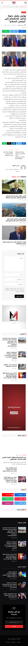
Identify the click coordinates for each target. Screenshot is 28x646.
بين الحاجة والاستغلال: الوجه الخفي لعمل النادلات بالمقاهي (14, 458)
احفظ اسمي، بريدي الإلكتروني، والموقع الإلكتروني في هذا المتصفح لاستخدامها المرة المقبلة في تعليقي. (14, 290)
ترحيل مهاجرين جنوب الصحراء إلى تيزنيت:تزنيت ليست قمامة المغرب (10, 469)
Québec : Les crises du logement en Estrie (10, 365)
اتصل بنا (7, 642)
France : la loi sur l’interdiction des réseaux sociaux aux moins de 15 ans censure (9, 585)
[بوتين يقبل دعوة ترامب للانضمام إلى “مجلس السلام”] (14, 41)
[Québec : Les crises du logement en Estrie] (22, 367)
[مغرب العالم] (14, 2)
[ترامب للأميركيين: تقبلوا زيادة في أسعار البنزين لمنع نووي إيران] (22, 596)
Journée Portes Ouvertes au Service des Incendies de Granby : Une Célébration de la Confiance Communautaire (9, 342)
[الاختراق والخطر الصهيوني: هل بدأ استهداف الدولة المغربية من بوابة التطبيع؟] (22, 574)
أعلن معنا (13, 642)
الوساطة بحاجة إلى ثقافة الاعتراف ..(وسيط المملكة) (8, 153)
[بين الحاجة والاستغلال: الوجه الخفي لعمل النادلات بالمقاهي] (14, 446)
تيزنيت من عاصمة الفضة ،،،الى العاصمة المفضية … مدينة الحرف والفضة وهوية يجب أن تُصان (10, 479)
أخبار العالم (24, 12)
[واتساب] (6, 31)
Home (16, 7)
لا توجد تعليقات (6, 25)
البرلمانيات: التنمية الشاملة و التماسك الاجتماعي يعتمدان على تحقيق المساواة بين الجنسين (10, 355)
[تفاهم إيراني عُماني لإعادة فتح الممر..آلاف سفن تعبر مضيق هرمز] (14, 210)
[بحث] (2, 2)
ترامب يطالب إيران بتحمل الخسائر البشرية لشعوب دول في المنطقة (16, 197)
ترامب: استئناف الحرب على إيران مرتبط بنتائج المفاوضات (14, 243)
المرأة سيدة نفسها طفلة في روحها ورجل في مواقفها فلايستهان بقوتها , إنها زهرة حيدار (10, 375)
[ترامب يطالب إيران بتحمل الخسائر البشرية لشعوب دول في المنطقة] (14, 187)
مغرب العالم (20, 25)
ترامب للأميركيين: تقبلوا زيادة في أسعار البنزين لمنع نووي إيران (10, 595)
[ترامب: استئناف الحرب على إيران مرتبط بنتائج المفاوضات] (14, 233)
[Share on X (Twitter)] (14, 31)
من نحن (18, 642)
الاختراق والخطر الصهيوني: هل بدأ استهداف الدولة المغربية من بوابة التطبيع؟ (10, 574)
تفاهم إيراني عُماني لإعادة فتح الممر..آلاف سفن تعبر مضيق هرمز (16, 220)
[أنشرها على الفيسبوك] (22, 31)
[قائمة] (25, 2)
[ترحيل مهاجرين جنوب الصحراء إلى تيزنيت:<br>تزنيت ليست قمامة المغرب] (22, 470)
